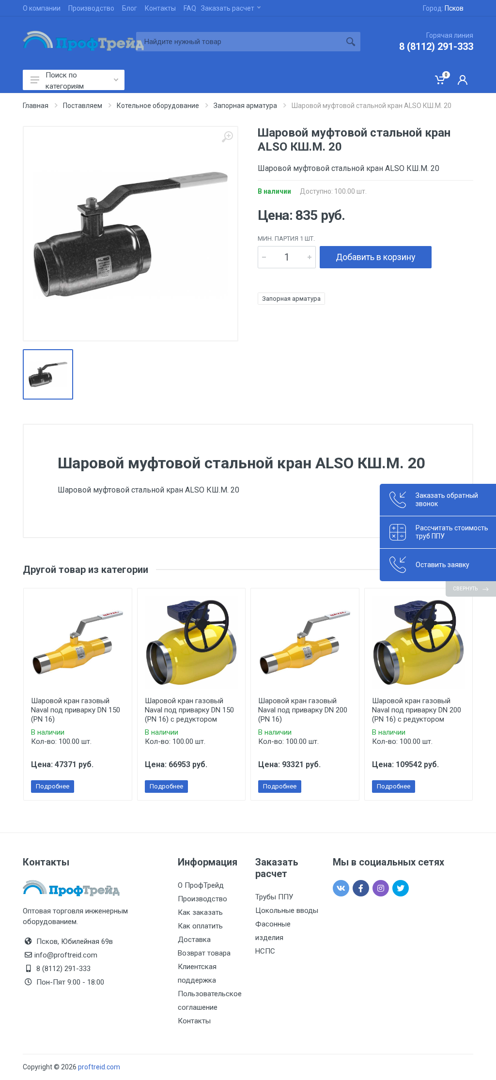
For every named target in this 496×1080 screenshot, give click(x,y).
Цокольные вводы (286, 910)
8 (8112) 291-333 (436, 46)
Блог (129, 8)
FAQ (190, 8)
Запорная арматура (291, 298)
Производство (91, 8)
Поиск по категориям (65, 80)
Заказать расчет (227, 8)
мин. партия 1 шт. (286, 238)
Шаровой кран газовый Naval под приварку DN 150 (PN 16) (75, 710)
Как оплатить (200, 926)
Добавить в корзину (376, 257)
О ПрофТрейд (201, 885)
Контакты (160, 8)
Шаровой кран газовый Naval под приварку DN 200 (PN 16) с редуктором (416, 710)
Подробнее (52, 786)
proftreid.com (99, 1067)
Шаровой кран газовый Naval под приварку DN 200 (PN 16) (302, 710)
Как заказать (200, 912)
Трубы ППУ (274, 897)
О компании (42, 8)
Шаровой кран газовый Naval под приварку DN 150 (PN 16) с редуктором (189, 710)
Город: (443, 8)
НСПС (265, 951)
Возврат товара (204, 953)
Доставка (194, 939)
